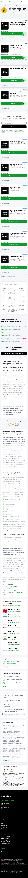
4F (12, 745)
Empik (8, 745)
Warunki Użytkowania (5, 131)
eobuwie (11, 735)
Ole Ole (17, 740)
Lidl (4, 732)
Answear (5, 740)
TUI (9, 748)
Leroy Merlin (11, 751)
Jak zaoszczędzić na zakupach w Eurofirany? (11, 666)
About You (11, 740)
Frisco (9, 756)
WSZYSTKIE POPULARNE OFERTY (14, 353)
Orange (5, 748)
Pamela (10, 770)
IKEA (17, 745)
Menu (4, 1)
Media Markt (16, 732)
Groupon (13, 737)
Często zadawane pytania (9, 663)
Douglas (5, 743)
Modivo (21, 745)
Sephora (11, 743)
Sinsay (11, 754)
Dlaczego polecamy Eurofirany (11, 661)
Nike (4, 745)
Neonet (5, 751)
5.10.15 (4, 756)
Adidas (21, 754)
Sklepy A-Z (6, 760)
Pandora (18, 751)
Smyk (19, 756)
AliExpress (17, 735)
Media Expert (22, 748)
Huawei (5, 735)
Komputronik (6, 737)
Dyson (14, 756)
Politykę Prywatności (20, 130)
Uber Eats (5, 754)
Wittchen (15, 748)
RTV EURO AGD (20, 737)
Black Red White (18, 743)
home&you (9, 732)
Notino (16, 754)
